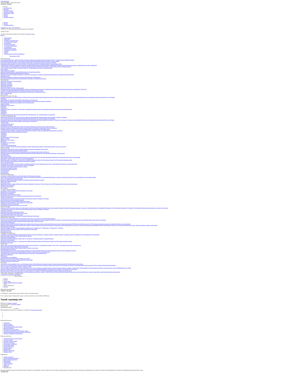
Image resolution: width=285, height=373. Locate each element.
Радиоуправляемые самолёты (68, 250)
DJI (21, 157)
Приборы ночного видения (7, 185)
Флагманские (96, 234)
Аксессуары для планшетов (8, 240)
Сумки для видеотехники (7, 162)
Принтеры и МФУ (5, 229)
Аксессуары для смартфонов (8, 237)
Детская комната (84, 268)
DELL (14, 228)
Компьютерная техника (10, 48)
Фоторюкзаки (16, 66)
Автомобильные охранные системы (42, 264)
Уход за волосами (72, 269)
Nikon (21, 60)
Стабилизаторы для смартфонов (9, 257)
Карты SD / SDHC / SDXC (15, 61)
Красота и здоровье (5, 269)
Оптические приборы (9, 44)
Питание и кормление (23, 268)
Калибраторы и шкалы (6, 125)
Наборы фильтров (61, 65)
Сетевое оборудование (6, 221)
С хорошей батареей (48, 238)
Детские (42, 184)
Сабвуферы (40, 198)
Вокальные (30, 216)
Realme (24, 234)
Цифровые (31, 184)
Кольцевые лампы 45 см (50, 109)
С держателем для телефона (24, 109)
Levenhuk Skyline (10, 176)
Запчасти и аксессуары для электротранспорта (38, 252)
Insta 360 (18, 157)
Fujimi (16, 100)
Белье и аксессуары (5, 272)
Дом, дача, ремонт (5, 266)
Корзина (6, 286)
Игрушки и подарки (103, 268)
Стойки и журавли (5, 146)
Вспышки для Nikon (22, 97)
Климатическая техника (51, 270)
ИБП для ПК (103, 225)
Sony (20, 64)
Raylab (11, 117)
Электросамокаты (21, 252)
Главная (6, 278)
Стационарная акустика (7, 198)
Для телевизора (137, 208)
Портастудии (13, 214)
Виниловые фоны (45, 129)
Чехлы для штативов (51, 128)
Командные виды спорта (87, 265)
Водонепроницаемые (46, 157)
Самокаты (45, 265)
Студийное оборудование (10, 42)
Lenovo (20, 218)
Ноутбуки (3, 218)
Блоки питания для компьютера (109, 224)
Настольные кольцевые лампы (64, 109)
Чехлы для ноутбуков (43, 220)
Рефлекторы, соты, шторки (7, 105)
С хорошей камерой (28, 164)
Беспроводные (32, 208)
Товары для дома (27, 266)
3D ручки (8, 230)
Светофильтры (4, 65)
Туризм (24, 265)
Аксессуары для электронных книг (38, 253)
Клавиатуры (17, 225)
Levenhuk (7, 180)
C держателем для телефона (24, 160)
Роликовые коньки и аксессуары (34, 265)
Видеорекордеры (5, 173)
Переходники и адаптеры (55, 130)
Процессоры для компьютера (26, 224)
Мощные (53, 218)
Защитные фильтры (13, 89)
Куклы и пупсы (112, 268)
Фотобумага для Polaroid (33, 78)
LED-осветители (30, 102)
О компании (7, 323)
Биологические (49, 184)
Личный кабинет (8, 348)
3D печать (3, 230)
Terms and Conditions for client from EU (13, 333)
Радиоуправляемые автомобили (23, 250)
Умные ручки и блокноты (76, 272)
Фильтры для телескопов (42, 177)
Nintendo (21, 201)
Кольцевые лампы (5, 109)
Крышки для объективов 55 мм (21, 92)
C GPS (53, 245)
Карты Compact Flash (27, 61)
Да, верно (3, 4)
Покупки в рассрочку (9, 342)
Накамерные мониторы (6, 132)
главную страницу (12, 303)
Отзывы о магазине (8, 357)
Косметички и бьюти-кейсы (113, 272)
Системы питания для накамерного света (20, 152)
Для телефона (129, 208)
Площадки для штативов (40, 128)
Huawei (13, 236)
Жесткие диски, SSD (87, 224)
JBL (14, 208)
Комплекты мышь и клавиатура (29, 225)
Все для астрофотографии (89, 177)
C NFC (57, 245)
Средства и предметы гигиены (22, 269)
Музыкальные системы (31, 198)
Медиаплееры (4, 194)
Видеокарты (78, 224)
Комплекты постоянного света (17, 102)
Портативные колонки (18, 200)
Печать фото (4, 77)
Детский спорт (75, 268)
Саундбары (46, 198)
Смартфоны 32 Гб (78, 234)
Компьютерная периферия (7, 225)
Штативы (14, 128)
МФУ (22, 229)
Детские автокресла (57, 268)
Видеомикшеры (18, 166)
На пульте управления (39, 164)
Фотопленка (43, 78)
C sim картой (62, 245)
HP (17, 218)
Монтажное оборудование (7, 166)
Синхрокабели (51, 114)
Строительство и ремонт (16, 266)
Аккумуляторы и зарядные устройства (41, 101)
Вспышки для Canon (11, 97)
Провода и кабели (17, 68)
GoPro (9, 157)
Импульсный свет (5, 101)
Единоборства (66, 265)
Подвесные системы (31, 130)
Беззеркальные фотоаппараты (8, 64)
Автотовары (4, 264)
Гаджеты (6, 51)
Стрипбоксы (4, 112)
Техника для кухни (14, 270)
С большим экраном (68, 234)
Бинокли (3, 180)
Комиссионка (7, 349)
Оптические (37, 184)
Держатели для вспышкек (60, 97)
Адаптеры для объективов (7, 90)
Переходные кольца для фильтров (74, 65)
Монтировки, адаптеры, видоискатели (59, 177)
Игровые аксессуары (6, 202)
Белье (12, 272)
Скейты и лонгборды (53, 265)
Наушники (3, 208)
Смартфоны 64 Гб (87, 234)
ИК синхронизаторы (31, 114)
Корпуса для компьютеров (124, 224)
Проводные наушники (120, 208)
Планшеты (3, 236)
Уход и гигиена (33, 268)
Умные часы (4, 245)
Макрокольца (17, 90)
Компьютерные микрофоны (92, 225)
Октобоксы (3, 113)
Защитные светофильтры (14, 65)
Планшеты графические (125, 225)
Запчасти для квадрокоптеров (69, 164)
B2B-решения (7, 361)
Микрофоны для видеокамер (8, 158)
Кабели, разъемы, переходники (149, 225)
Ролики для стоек (55, 146)
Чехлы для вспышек (110, 97)
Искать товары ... (19, 276)
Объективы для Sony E (6, 84)
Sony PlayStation (15, 201)
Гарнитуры (19, 202)
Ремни (61, 272)
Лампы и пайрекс (5, 104)
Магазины (6, 9)
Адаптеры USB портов (67, 220)
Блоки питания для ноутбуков (80, 220)
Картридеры (44, 61)
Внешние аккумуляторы (7, 242)
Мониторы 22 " (30, 228)
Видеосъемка (7, 43)
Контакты (6, 366)
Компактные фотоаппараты (8, 72)
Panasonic (10, 149)
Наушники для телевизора (7, 193)
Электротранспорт (5, 252)
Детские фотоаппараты (34, 72)
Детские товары (5, 268)
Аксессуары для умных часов (73, 245)
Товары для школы (67, 268)
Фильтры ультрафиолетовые (28, 65)
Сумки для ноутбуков (31, 220)
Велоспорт (113, 265)
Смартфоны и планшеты (10, 50)
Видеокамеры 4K (38, 149)
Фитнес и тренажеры (75, 265)
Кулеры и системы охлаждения (42, 224)
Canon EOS (17, 60)
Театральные (26, 180)
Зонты (27, 272)
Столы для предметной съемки (8, 145)
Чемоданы (51, 272)
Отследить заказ (8, 8)
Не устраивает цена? (9, 345)
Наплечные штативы (18, 161)
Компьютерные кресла (6, 232)
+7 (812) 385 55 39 (15, 27)
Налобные (20, 178)
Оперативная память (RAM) (68, 224)
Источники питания (6, 62)
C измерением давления (45, 245)
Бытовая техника (5, 270)
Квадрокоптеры (5, 164)
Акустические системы (19, 198)
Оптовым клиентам (9, 17)
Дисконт (6, 16)
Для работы (43, 218)
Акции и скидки (8, 324)
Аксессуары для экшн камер (73, 157)
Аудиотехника (7, 47)
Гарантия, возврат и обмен (10, 341)
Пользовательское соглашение (11, 329)
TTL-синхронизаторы (41, 114)
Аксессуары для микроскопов (69, 184)
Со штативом (13, 109)
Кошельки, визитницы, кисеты (37, 272)
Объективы (7, 39)
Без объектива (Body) (49, 60)
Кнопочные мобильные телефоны (9, 238)
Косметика (33, 269)
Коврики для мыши (53, 225)
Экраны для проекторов (7, 197)
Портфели (57, 272)
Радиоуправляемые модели (7, 250)
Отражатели (4, 108)
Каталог (3, 35)
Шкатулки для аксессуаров (90, 272)
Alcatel (19, 238)
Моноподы (30, 128)
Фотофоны (3, 129)
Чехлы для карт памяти (53, 61)
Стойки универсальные (33, 146)
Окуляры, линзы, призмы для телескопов (25, 177)
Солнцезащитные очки (19, 272)
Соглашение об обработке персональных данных (16, 331)
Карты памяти (4, 61)
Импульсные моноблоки (16, 101)
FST (15, 117)
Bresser (9, 184)
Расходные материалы (6, 78)
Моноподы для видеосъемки (43, 153)
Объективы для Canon (6, 81)
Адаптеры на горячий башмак (44, 74)
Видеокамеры (4, 149)
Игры (60, 265)
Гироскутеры (13, 252)
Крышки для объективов (7, 92)
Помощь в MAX (8, 352)
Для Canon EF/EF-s (17, 81)
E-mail (16, 308)
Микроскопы (4, 184)
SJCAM (13, 157)
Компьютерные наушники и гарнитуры (152, 208)
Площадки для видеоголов (58, 153)
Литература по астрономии (75, 177)
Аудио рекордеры (5, 170)
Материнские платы (55, 224)
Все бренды (27, 60)
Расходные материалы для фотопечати (30, 77)
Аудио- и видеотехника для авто (24, 264)
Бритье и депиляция (48, 269)
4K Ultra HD (31, 157)
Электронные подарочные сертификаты (14, 54)
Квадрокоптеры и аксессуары (8, 249)
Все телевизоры (22, 190)
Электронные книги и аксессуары (9, 253)
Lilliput (19, 132)
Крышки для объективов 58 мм (37, 92)
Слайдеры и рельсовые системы (9, 168)
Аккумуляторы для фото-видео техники (35, 62)
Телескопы (3, 176)
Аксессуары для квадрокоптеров (53, 164)
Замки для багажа (101, 272)
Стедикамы (3, 165)
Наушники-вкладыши (74, 208)
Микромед (19, 184)
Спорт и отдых (4, 265)
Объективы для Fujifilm (6, 85)
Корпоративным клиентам (10, 359)
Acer (11, 196)
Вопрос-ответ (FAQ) (9, 346)
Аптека (12, 269)
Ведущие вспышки (32, 97)
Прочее (6, 52)
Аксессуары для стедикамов (27, 165)
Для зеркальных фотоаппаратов (28, 66)
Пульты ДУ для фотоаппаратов (30, 68)
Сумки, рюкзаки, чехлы (7, 66)
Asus (12, 218)
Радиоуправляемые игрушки (53, 250)
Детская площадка (93, 268)
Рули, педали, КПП (28, 202)
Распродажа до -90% (9, 13)
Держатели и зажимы (29, 161)
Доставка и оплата (8, 10)
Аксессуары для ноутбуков (7, 220)
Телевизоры (4, 190)
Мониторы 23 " (38, 228)
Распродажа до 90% (15, 56)
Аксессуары (4, 68)
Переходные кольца (26, 90)
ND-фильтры (53, 65)
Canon (17, 64)
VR (1, 204)
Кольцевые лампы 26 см (37, 109)
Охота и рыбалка (98, 265)
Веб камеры (62, 225)
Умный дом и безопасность (65, 270)
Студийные (18, 216)
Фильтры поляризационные (43, 65)
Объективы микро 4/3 (6, 86)
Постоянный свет (5, 102)
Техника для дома (23, 270)
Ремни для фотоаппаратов (64, 66)
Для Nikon (14, 74)
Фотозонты (3, 106)
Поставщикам (7, 362)
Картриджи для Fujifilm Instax (19, 78)
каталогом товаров (15, 304)
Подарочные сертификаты (10, 344)
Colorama (12, 129)
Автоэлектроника (11, 264)
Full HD (21, 149)
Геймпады (14, 202)
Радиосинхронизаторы (19, 114)
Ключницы (66, 272)
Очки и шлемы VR (136, 225)
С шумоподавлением (92, 208)
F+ (25, 238)
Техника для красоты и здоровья (37, 270)
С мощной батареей (58, 234)
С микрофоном (101, 208)
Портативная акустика (6, 200)
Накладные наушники (52, 208)
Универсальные (20, 88)
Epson (8, 196)
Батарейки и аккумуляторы (18, 62)
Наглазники (10, 68)
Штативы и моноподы (6, 128)
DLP (32, 196)
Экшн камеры (4, 157)
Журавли (24, 146)
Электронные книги (23, 253)
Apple (8, 208)
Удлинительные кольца (37, 90)
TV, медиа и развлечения (10, 46)
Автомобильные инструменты (75, 264)
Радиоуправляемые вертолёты (38, 250)
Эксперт (6, 14)
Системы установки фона (42, 130)
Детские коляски (13, 268)
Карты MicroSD (37, 61)
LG (16, 196)
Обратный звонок (30, 34)
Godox (17, 117)
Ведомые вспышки (42, 97)
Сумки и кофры (5, 122)
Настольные (14, 178)
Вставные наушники (64, 208)
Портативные (26, 196)
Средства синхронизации (7, 114)
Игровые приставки (6, 201)
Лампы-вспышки (27, 101)
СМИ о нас (6, 365)
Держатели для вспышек (30, 74)
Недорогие (45, 149)
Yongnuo (12, 100)
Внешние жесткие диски (113, 225)
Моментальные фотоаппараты (8, 73)
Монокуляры (4, 181)
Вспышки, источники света (11, 40)
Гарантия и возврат (8, 12)
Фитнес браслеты (5, 246)
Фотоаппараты (8, 38)
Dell (15, 218)
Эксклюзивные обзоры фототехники (13, 327)
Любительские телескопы (34, 176)
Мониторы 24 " (46, 228)
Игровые (48, 218)
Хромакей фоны (36, 129)
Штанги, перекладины (45, 146)
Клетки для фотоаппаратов (45, 68)
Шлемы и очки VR (7, 204)
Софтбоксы (3, 110)
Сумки (47, 272)
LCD (34, 196)
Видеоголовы (24, 153)
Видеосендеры (4, 172)
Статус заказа (7, 281)
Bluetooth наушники (42, 208)
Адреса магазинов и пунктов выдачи (13, 338)
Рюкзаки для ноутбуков (20, 220)
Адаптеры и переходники (7, 124)
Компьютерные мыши (42, 225)
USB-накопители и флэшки (8, 70)
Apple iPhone (10, 234)
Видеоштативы (32, 153)
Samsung (9, 190)
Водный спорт (106, 265)
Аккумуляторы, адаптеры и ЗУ (29, 100)
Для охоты (41, 180)
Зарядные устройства (51, 62)
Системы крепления (6, 130)
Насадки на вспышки (57, 74)
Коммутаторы (30, 221)
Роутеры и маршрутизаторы (19, 221)
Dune (13, 194)
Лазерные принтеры (15, 229)
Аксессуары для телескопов (8, 177)
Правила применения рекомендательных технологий (17, 332)
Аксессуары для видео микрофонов (24, 158)
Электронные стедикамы (13, 165)
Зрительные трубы (5, 182)
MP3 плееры (4, 256)
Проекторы (3, 196)
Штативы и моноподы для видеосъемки (11, 153)
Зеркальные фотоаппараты (7, 60)
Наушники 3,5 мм (110, 208)
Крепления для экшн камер (59, 157)
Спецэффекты (4, 144)
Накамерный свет (5, 76)
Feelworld (15, 132)
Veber (15, 180)
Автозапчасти (63, 264)
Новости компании (8, 325)
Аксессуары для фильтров (90, 65)
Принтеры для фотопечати (14, 77)
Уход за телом (57, 269)
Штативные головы (22, 128)
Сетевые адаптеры (38, 221)
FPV (16, 164)
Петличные (24, 216)
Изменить (9, 4)
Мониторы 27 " (54, 228)
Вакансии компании (9, 328)
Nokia (23, 238)
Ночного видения (34, 180)
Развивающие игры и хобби (124, 268)
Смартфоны (4, 234)
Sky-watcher (18, 176)
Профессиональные (69, 60)
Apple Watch (10, 245)
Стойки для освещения (16, 146)
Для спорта (83, 208)
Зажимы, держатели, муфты (18, 130)
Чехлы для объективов (6, 93)
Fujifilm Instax (19, 73)
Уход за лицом (64, 269)
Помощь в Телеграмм (9, 350)
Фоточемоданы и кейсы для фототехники (47, 66)
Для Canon (8, 74)
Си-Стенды (63, 146)
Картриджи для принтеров (30, 229)
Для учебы (36, 218)
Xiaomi (13, 190)
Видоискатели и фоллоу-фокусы (9, 169)
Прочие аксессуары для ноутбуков (97, 220)
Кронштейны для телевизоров (8, 192)
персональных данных (36, 310)
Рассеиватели (20, 74)
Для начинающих (59, 60)
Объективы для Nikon (6, 82)
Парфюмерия (39, 269)
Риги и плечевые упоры (7, 161)
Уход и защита (4, 69)
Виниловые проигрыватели (8, 205)
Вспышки (3, 74)
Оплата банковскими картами (11, 358)
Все (9, 58)
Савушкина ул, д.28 (5, 27)
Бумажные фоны (28, 129)
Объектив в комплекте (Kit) (37, 60)
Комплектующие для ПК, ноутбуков (10, 224)
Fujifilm (20, 72)
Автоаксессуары (56, 264)
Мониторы (3, 228)
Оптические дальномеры (7, 186)
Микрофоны (4, 216)
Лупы (2, 178)
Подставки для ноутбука (55, 220)
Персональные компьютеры (8, 222)
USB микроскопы (57, 184)
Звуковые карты (97, 224)
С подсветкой (7, 178)
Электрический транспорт (15, 265)
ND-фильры (21, 89)
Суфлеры (24, 166)
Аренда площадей (8, 363)
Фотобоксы (3, 98)
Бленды (2, 88)
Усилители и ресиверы (6, 210)
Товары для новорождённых (44, 268)
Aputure (20, 100)
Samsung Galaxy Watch (23, 245)
